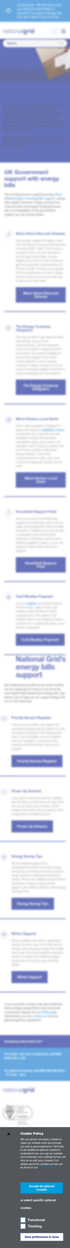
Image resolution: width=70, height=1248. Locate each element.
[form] (35, 1187)
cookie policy (46, 1167)
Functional (36, 1220)
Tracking (34, 1226)
